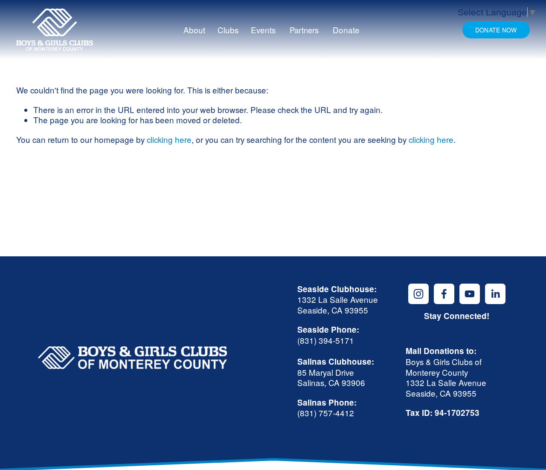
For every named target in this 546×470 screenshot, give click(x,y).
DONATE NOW (496, 30)
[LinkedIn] (495, 294)
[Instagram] (418, 294)
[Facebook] (444, 294)
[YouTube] (469, 294)
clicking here (169, 139)
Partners (304, 29)
